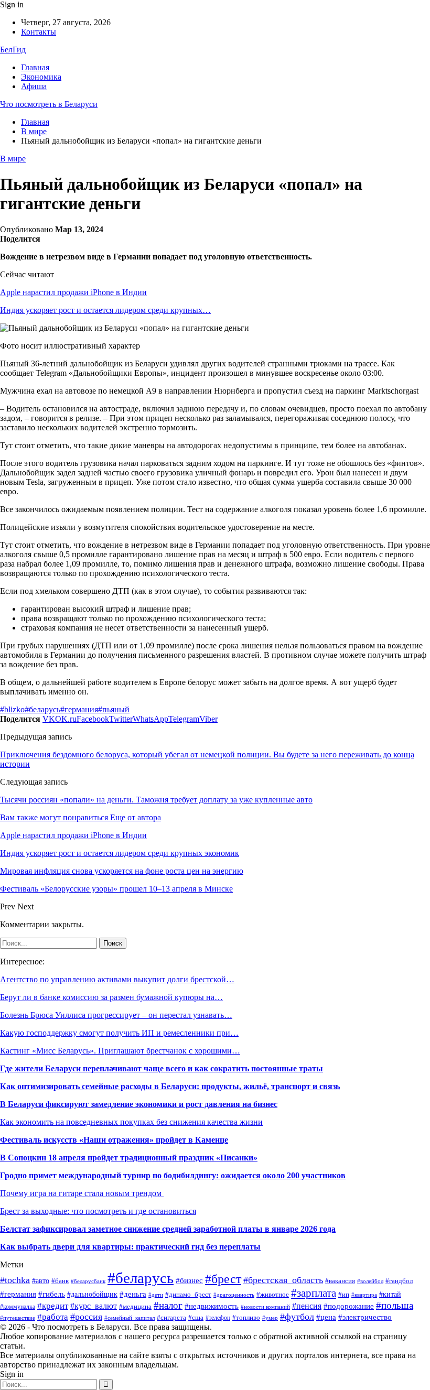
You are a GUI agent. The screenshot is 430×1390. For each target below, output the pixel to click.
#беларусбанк (88, 1281)
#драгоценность (233, 1295)
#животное (272, 1294)
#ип (343, 1294)
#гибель (51, 1294)
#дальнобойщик (92, 1294)
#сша (195, 1317)
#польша (394, 1305)
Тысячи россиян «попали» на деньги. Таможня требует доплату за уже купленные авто (156, 799)
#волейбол (370, 1281)
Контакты (38, 31)
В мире (13, 158)
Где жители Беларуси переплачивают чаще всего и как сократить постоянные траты (161, 1068)
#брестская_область (283, 1280)
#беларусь (42, 709)
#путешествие (17, 1318)
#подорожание (349, 1305)
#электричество (365, 1317)
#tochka (15, 1280)
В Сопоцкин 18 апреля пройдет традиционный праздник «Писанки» (128, 1157)
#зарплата (313, 1293)
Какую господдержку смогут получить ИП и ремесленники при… (119, 1032)
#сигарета (171, 1317)
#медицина (135, 1306)
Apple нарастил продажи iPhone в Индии (73, 292)
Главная (35, 67)
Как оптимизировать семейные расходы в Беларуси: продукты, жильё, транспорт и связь (170, 1086)
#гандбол (399, 1281)
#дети (155, 1294)
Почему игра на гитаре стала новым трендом (82, 1193)
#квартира (364, 1295)
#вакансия (340, 1281)
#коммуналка (17, 1306)
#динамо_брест (188, 1294)
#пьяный (114, 709)
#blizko (12, 709)
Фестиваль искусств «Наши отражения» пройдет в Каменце (114, 1139)
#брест (223, 1279)
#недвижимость (212, 1305)
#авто (40, 1281)
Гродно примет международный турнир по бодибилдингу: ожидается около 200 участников (173, 1175)
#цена (326, 1317)
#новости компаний (265, 1307)
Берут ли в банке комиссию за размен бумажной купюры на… (111, 997)
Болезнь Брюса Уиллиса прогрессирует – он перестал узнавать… (116, 1015)
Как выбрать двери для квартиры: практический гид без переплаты (130, 1246)
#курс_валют (93, 1305)
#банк (60, 1281)
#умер (270, 1318)
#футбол (297, 1316)
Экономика (41, 76)
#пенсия (306, 1306)
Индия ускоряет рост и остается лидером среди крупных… (105, 310)
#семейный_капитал (129, 1318)
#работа (52, 1317)
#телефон (218, 1317)
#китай (390, 1294)
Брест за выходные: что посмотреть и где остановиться (98, 1211)
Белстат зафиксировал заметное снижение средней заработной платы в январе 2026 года (168, 1228)
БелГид (13, 49)
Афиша (34, 86)
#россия (86, 1316)
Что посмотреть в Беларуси (49, 104)
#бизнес (189, 1280)
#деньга (133, 1293)
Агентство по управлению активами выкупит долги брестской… (117, 979)
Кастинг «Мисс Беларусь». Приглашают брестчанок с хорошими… (120, 1050)
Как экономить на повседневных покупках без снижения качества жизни (131, 1121)
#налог (168, 1305)
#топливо (246, 1317)
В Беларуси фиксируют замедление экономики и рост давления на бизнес (138, 1104)
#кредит (52, 1306)
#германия (79, 709)
